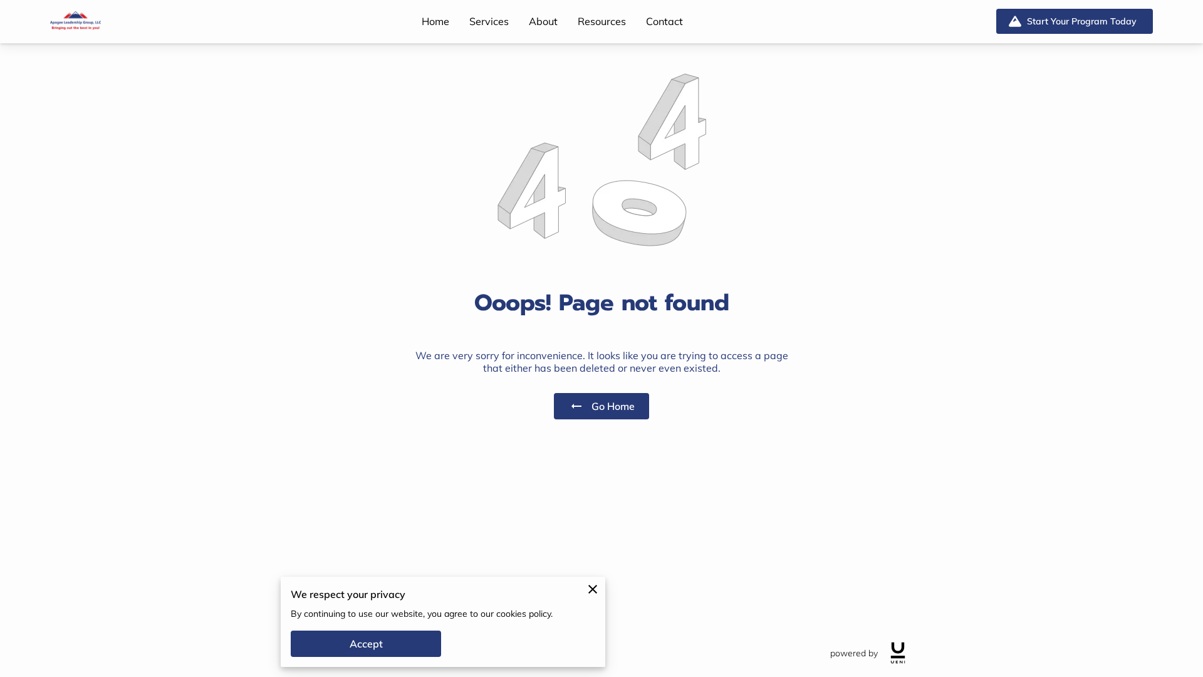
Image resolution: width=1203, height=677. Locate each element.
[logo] (897, 653)
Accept (366, 644)
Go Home (613, 406)
